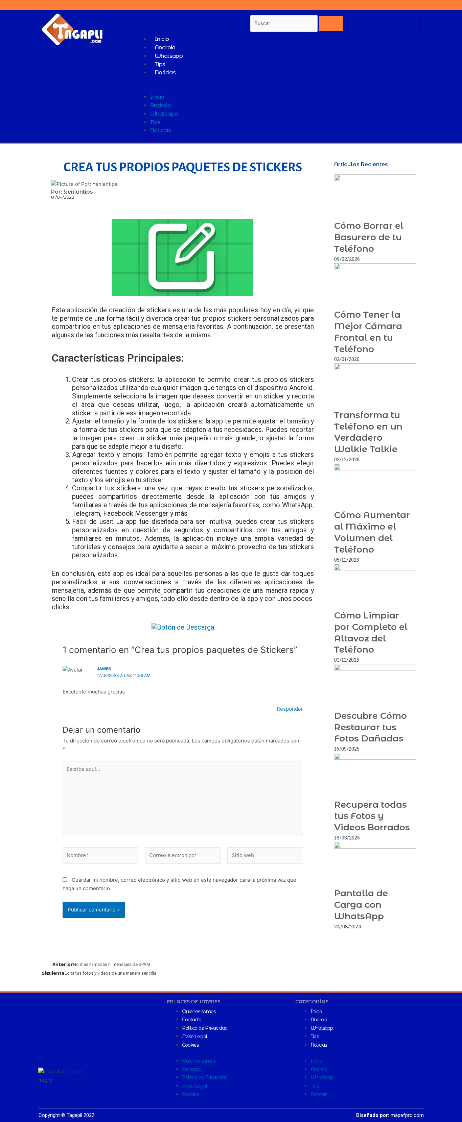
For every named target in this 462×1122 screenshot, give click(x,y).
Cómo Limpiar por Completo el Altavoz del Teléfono (371, 632)
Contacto (192, 1020)
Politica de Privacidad (204, 1028)
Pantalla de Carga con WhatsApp (361, 905)
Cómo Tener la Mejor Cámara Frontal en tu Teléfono (368, 331)
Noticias (165, 72)
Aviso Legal (194, 1036)
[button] (278, 89)
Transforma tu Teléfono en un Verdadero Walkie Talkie (368, 432)
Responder (290, 709)
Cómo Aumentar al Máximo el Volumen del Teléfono (372, 532)
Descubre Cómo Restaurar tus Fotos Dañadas (370, 727)
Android (165, 47)
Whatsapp (169, 56)
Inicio (162, 39)
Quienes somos (199, 1011)
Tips (160, 64)
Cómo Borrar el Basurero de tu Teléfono (368, 237)
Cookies (190, 1045)
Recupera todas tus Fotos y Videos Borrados (372, 816)
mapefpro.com (407, 1115)
